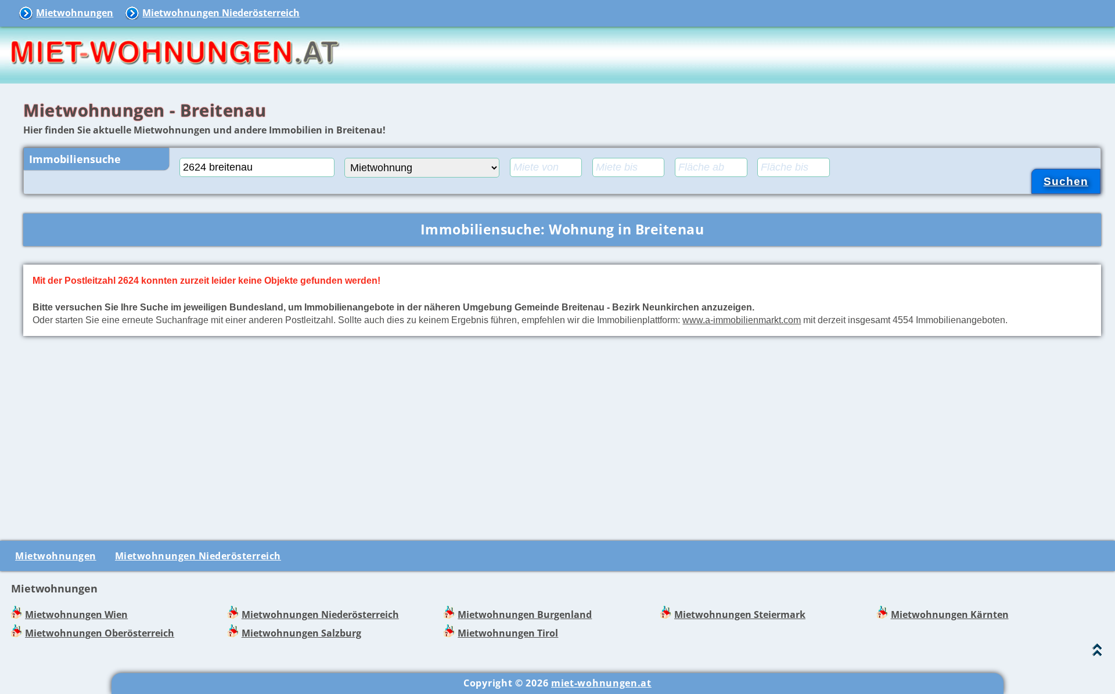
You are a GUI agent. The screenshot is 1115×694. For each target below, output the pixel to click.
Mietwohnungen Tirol (508, 633)
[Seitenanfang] (1097, 652)
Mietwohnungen (74, 12)
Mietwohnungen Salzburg (301, 633)
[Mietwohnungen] (174, 75)
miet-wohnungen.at (601, 683)
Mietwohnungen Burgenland (525, 614)
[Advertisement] (562, 436)
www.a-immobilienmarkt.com (741, 320)
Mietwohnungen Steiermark (739, 614)
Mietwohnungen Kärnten (950, 614)
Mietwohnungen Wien (76, 614)
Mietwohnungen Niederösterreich (221, 12)
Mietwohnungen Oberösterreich (99, 633)
